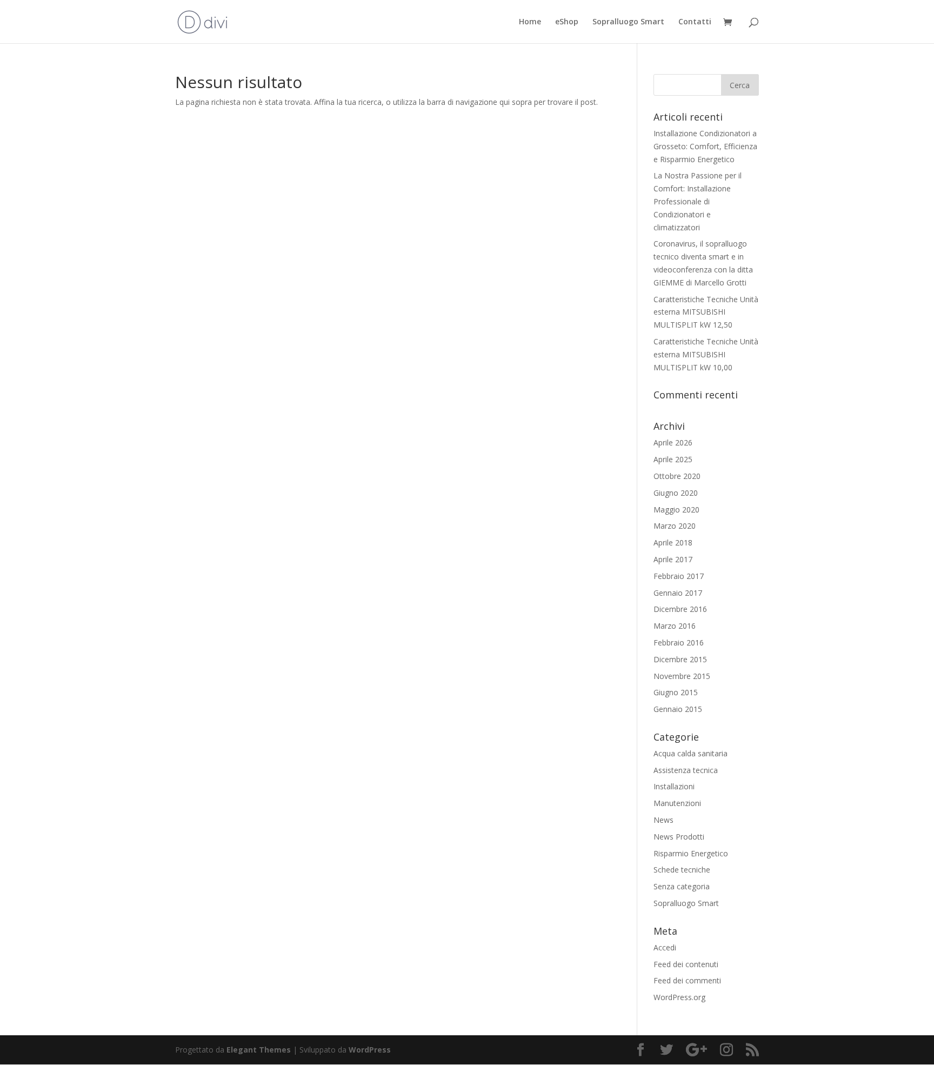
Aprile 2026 (672, 442)
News (663, 820)
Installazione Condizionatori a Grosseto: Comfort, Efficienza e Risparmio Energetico (705, 146)
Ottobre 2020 (676, 476)
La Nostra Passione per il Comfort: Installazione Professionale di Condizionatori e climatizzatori (697, 201)
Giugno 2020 (675, 493)
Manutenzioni (677, 803)
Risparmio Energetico (690, 853)
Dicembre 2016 (680, 609)
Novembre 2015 (681, 676)
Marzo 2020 (674, 526)
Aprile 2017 (672, 559)
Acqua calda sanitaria (690, 753)
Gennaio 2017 (677, 593)
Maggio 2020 (676, 509)
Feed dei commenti (687, 980)
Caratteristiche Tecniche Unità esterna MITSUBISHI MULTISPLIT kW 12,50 (705, 312)
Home (530, 22)
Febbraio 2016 (678, 642)
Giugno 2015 (675, 692)
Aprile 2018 (672, 542)
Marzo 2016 (674, 626)
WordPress (370, 1049)
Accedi (664, 947)
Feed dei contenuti (685, 964)
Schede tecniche (681, 869)
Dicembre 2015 (680, 659)
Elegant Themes (258, 1049)
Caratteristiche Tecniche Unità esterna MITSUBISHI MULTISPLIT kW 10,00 (705, 354)
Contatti (694, 22)
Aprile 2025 (672, 459)
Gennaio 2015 (677, 709)
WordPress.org (679, 997)
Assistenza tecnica (685, 770)
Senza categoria (681, 886)
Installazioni (674, 786)
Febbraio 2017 (678, 576)
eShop (566, 22)
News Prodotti (678, 836)
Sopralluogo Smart (628, 22)
